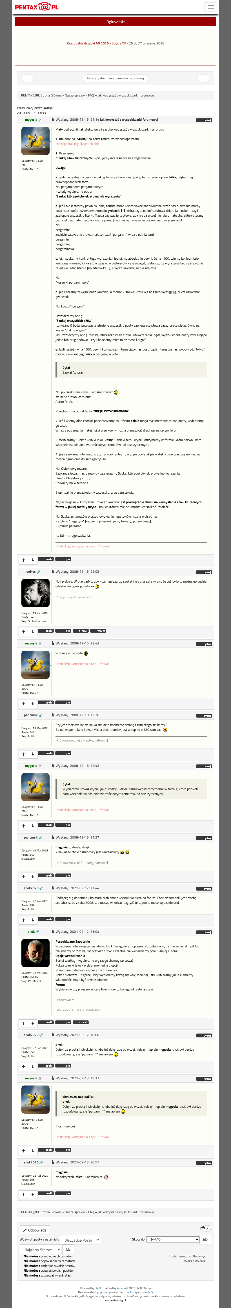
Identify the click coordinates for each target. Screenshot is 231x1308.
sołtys (31, 571)
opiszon (103, 1292)
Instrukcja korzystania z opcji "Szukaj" (83, 546)
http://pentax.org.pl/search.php (77, 143)
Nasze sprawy (75, 95)
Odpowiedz (36, 1230)
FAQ (91, 95)
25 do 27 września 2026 (146, 43)
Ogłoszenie (115, 21)
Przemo (121, 1288)
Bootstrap (131, 1292)
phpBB (98, 1288)
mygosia (31, 119)
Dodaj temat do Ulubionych (188, 1256)
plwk (31, 931)
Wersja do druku (195, 1261)
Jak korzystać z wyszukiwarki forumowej (115, 78)
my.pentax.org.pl (115, 1300)
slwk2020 (31, 888)
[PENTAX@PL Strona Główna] (37, 7)
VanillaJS (148, 1292)
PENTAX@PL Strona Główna (41, 95)
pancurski (31, 715)
